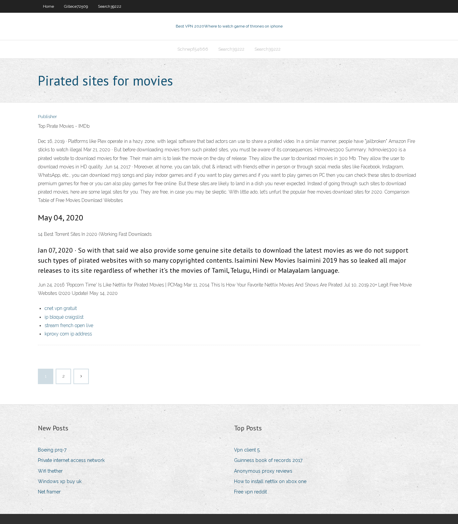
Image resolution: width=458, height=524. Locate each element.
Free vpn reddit (250, 491)
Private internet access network (71, 460)
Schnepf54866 (192, 49)
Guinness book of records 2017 (268, 460)
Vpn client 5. (247, 450)
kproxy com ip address (68, 333)
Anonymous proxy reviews (263, 471)
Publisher (47, 116)
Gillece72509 (76, 6)
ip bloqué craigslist (64, 317)
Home (48, 6)
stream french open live (69, 325)
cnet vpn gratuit (61, 308)
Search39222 (109, 6)
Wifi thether (50, 471)
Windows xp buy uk (59, 481)
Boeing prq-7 (52, 450)
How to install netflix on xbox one (270, 481)
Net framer (49, 491)
